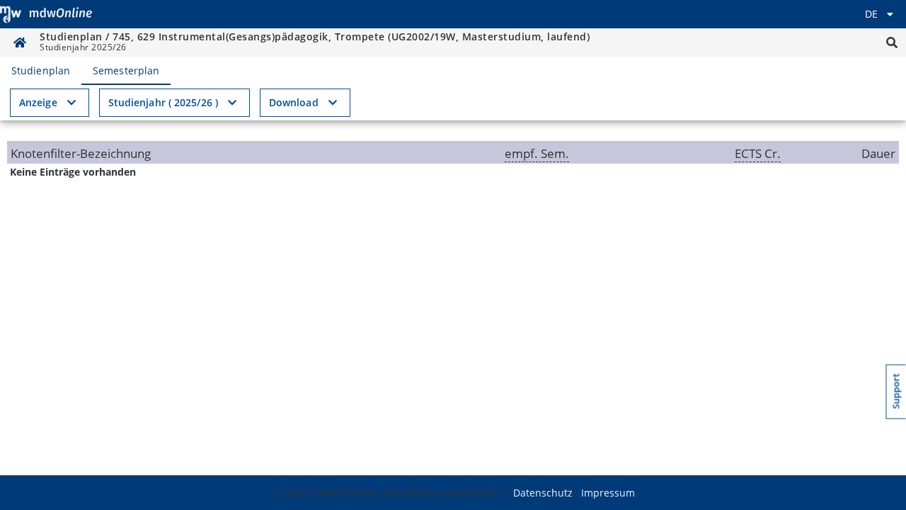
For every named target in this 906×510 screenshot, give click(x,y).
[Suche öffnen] (892, 42)
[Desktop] (46, 14)
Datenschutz (543, 492)
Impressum (608, 492)
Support (896, 391)
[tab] (40, 71)
